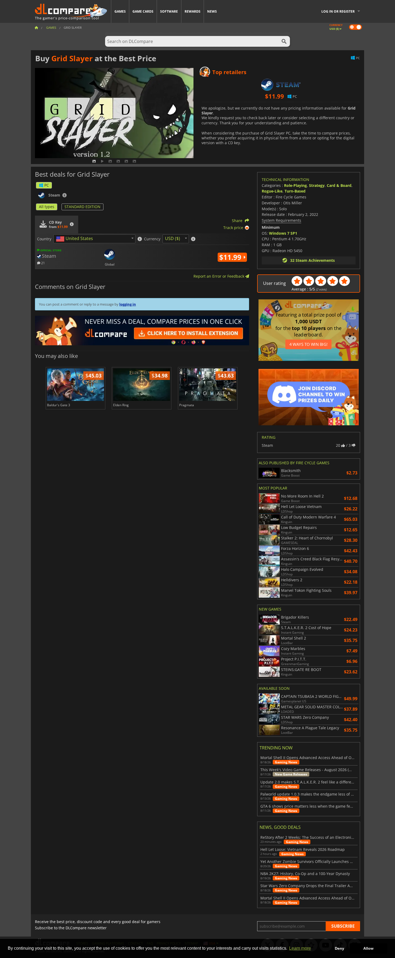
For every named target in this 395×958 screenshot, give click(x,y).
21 (42, 263)
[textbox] (75, 239)
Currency (152, 239)
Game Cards (142, 11)
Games (120, 11)
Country (44, 239)
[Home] (36, 28)
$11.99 (231, 257)
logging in (127, 304)
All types (46, 206)
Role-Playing (295, 185)
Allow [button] (368, 948)
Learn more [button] (300, 948)
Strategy (317, 185)
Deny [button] (339, 948)
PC (46, 185)
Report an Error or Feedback (219, 276)
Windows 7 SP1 (283, 233)
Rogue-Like (272, 191)
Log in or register (338, 11)
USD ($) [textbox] (172, 238)
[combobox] (94, 238)
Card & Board (339, 185)
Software (169, 11)
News (212, 11)
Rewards (192, 11)
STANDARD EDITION (82, 206)
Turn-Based (295, 191)
